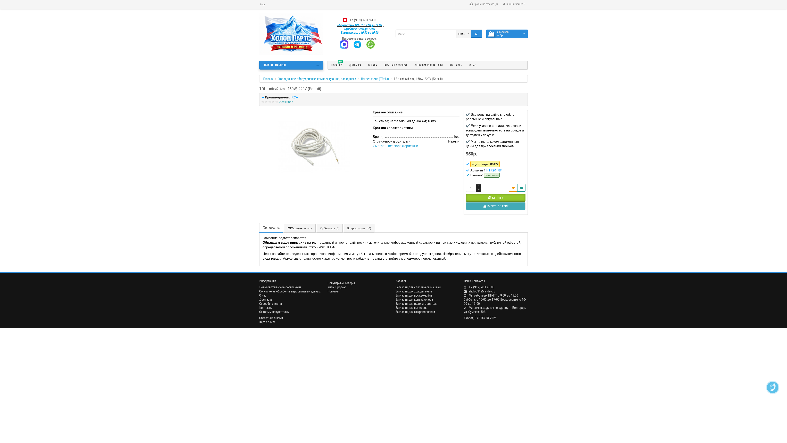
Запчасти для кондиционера (414, 299)
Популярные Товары (341, 283)
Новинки (333, 291)
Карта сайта (267, 322)
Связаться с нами (271, 318)
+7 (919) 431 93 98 (363, 20)
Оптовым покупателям (428, 65)
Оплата (372, 65)
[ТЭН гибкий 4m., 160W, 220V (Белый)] (314, 146)
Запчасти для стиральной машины (418, 287)
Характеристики (301, 228)
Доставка (355, 65)
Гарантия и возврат (395, 65)
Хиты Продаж (337, 287)
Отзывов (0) (331, 228)
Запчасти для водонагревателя (416, 303)
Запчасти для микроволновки (415, 312)
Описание (273, 228)
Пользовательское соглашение (280, 287)
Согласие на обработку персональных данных (290, 291)
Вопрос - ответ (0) (359, 228)
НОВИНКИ (336, 65)
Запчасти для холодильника (414, 291)
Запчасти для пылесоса (411, 308)
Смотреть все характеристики (395, 145)
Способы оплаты (270, 303)
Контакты (456, 65)
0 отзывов (286, 101)
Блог (262, 4)
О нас (472, 65)
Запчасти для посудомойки (414, 295)
